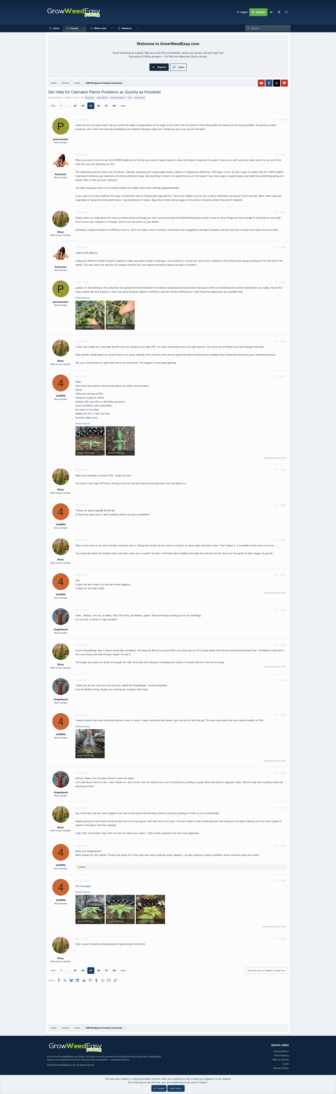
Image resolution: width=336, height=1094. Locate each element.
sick (130, 97)
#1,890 (282, 540)
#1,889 (282, 505)
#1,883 (282, 212)
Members (127, 28)
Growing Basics (281, 1051)
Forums (74, 28)
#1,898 (282, 845)
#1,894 (282, 680)
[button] (279, 12)
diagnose (89, 97)
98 (114, 105)
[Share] (276, 120)
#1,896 (282, 773)
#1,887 (282, 376)
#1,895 (282, 715)
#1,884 (282, 247)
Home (56, 28)
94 (83, 105)
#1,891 (282, 575)
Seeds (286, 1064)
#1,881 (282, 119)
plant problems (117, 97)
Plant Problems (281, 1055)
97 (106, 105)
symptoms (140, 97)
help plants (102, 97)
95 (90, 105)
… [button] (68, 105)
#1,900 (282, 938)
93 (75, 105)
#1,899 (282, 880)
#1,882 (282, 154)
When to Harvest (280, 1059)
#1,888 (282, 470)
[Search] (286, 12)
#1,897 (282, 808)
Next (123, 105)
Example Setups (281, 1068)
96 (98, 105)
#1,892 (282, 610)
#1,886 (282, 341)
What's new (100, 28)
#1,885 (282, 282)
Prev (53, 105)
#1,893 (282, 645)
